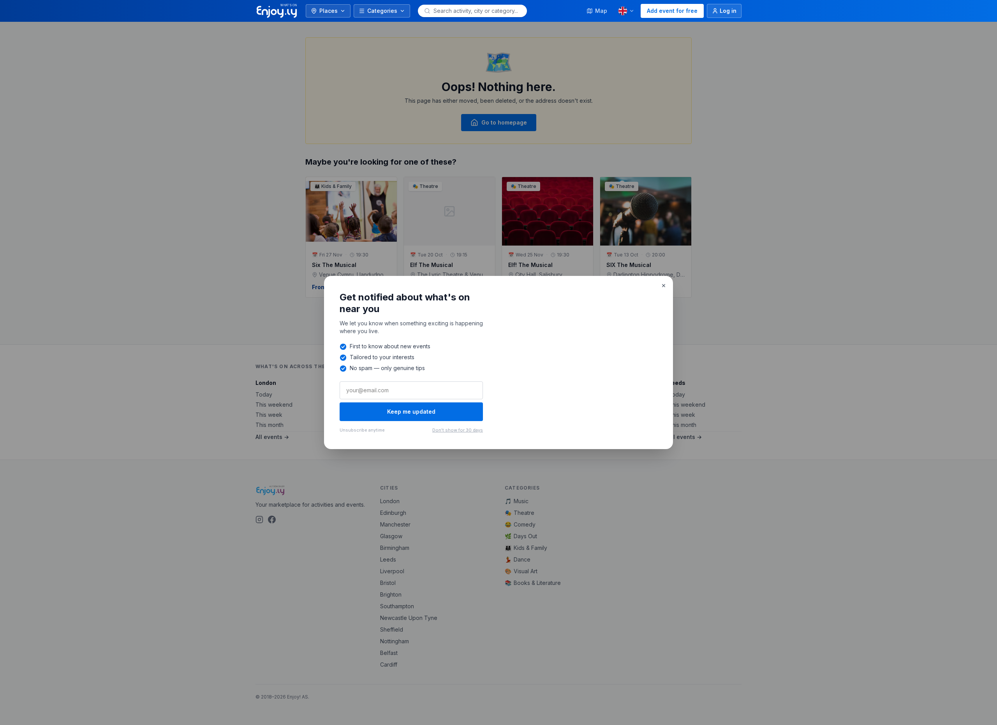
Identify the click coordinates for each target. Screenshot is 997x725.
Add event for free (672, 10)
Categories (382, 10)
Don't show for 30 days (457, 430)
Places (328, 10)
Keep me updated (411, 411)
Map (601, 10)
